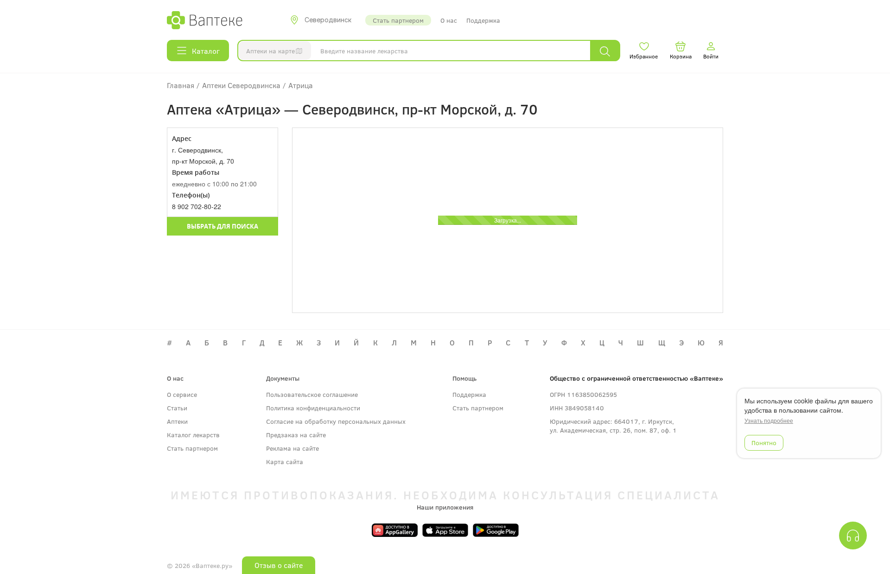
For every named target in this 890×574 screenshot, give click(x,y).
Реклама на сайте (292, 448)
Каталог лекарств (193, 434)
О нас (448, 20)
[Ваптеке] (204, 20)
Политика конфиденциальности (313, 407)
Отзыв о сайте (278, 565)
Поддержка (483, 20)
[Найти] (605, 50)
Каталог (206, 51)
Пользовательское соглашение (312, 394)
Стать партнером (398, 20)
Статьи (177, 407)
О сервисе (182, 394)
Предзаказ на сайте (296, 434)
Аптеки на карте (270, 50)
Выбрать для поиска (222, 226)
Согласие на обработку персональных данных (336, 421)
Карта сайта (284, 461)
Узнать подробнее (768, 420)
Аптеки (177, 421)
